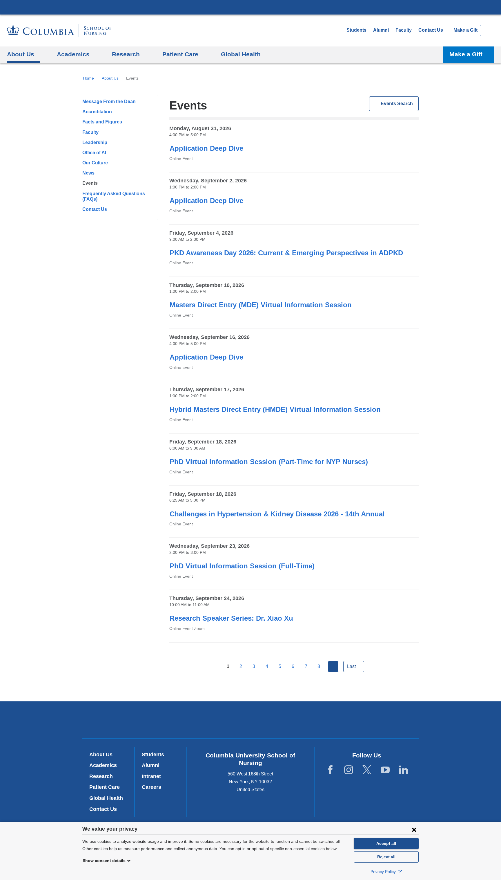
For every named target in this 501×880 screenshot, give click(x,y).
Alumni (381, 30)
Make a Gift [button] (465, 54)
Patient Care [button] (180, 54)
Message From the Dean (109, 101)
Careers (151, 787)
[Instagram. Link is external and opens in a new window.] (348, 770)
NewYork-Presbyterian (250, 721)
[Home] (59, 30)
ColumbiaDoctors (334, 719)
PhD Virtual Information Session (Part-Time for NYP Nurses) (269, 462)
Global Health (106, 798)
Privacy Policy (384, 871)
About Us (110, 78)
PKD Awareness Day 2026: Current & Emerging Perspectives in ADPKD (286, 253)
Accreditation (97, 111)
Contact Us (430, 30)
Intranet (151, 776)
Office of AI (94, 152)
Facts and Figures (102, 121)
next (333, 666)
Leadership (94, 142)
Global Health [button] (241, 54)
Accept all (386, 843)
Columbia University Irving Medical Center (250, 7)
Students (356, 30)
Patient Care (104, 787)
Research (101, 776)
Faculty (403, 30)
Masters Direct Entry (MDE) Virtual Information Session (261, 305)
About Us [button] (20, 54)
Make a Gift (465, 30)
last (351, 666)
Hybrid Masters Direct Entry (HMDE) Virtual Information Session (275, 409)
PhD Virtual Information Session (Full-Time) (242, 566)
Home (88, 78)
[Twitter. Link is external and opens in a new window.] (367, 770)
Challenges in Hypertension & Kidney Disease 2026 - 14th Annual (277, 514)
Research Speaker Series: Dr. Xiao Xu (231, 618)
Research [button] (126, 54)
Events (90, 183)
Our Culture (95, 162)
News (88, 172)
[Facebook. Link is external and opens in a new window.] (330, 770)
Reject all (386, 856)
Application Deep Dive (206, 148)
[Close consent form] (414, 829)
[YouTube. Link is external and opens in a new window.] (385, 770)
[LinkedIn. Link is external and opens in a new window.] (403, 770)
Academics (103, 765)
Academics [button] (73, 54)
